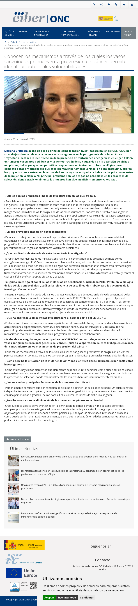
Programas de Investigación (42, 33)
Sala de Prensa (128, 33)
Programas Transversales (69, 33)
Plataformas (113, 31)
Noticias (33, 42)
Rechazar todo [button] (67, 597)
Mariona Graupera (16, 150)
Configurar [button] (87, 597)
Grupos (23, 31)
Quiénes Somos (9, 33)
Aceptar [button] (49, 597)
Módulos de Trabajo (94, 33)
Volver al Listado (19, 439)
